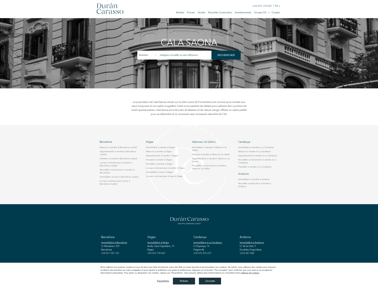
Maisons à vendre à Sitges (159, 152)
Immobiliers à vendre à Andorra (253, 179)
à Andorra (252, 243)
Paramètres (163, 281)
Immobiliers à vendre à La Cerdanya (256, 147)
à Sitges (158, 243)
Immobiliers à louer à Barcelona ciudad (119, 177)
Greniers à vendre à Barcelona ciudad (118, 159)
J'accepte (210, 281)
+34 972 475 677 (202, 253)
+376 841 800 (247, 253)
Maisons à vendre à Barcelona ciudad (118, 147)
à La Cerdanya (207, 243)
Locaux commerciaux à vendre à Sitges (165, 168)
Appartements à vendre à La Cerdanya (257, 156)
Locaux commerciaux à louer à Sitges (164, 176)
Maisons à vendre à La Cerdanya (254, 152)
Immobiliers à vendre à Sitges (160, 147)
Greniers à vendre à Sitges (159, 160)
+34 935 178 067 (262, 6)
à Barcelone (114, 243)
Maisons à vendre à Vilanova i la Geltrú (211, 155)
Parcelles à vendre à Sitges (159, 164)
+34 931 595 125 (110, 253)
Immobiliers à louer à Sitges (159, 172)
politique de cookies (250, 273)
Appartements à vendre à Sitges (162, 156)
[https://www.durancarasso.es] (110, 9)
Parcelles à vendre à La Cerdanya (254, 167)
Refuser (184, 281)
